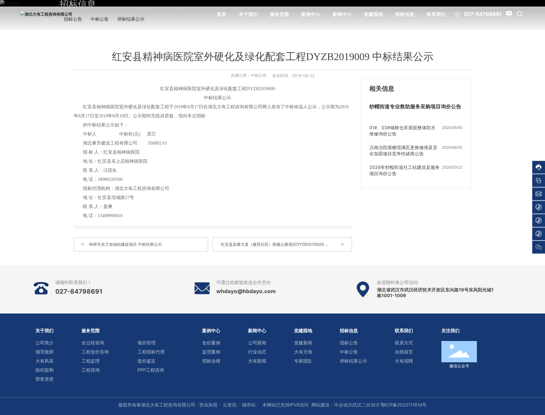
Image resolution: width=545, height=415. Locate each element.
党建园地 (373, 14)
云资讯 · (231, 405)
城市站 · (250, 405)
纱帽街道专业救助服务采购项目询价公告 (415, 106)
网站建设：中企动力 (331, 405)
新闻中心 (342, 14)
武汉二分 (361, 405)
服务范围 (279, 14)
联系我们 (436, 14)
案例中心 (310, 14)
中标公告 (259, 75)
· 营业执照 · (207, 405)
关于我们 (248, 14)
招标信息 (404, 14)
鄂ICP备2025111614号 (404, 405)
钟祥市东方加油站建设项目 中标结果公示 (125, 244)
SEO (375, 405)
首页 (222, 14)
